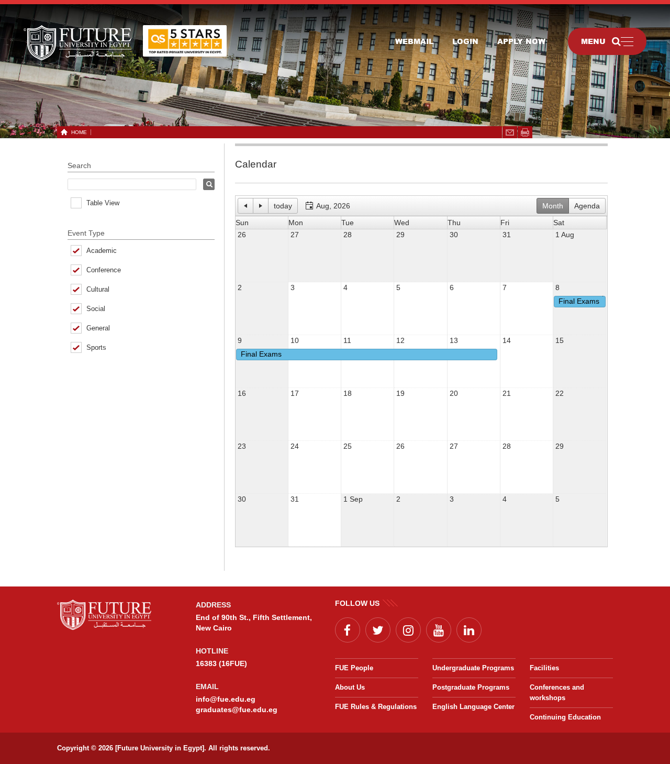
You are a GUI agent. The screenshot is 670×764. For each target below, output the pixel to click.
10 (295, 340)
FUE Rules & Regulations (376, 707)
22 (559, 393)
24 (295, 446)
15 (559, 340)
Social (95, 309)
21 (506, 393)
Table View (102, 203)
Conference (103, 270)
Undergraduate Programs (473, 668)
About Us (350, 687)
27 (295, 234)
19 (400, 393)
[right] (603, 302)
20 (454, 393)
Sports (96, 347)
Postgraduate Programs (470, 687)
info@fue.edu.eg (225, 699)
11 (347, 340)
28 (347, 234)
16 (242, 393)
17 (295, 393)
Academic (101, 250)
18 (347, 393)
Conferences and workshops (557, 692)
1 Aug (564, 234)
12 (400, 340)
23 (242, 446)
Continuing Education (565, 717)
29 (400, 234)
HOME (79, 132)
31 (506, 234)
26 (242, 234)
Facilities (544, 668)
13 (454, 340)
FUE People (354, 668)
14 (506, 340)
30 (454, 234)
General (98, 328)
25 (347, 446)
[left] (238, 355)
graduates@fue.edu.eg (236, 709)
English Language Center (473, 707)
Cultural (97, 289)
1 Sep (353, 499)
